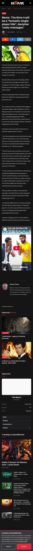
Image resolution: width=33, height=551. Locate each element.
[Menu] (3, 3)
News (4, 13)
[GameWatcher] (17, 3)
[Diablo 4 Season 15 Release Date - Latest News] (7, 474)
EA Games (16, 399)
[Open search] (30, 3)
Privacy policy (23, 541)
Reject (8, 546)
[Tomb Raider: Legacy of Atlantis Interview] (16, 325)
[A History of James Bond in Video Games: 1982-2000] (16, 350)
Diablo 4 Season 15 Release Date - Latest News (21, 474)
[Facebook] (12, 39)
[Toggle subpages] (29, 427)
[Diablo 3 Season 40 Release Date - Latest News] (16, 449)
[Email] (27, 39)
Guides (5, 428)
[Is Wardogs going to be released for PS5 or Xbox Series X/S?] (7, 515)
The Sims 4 (16, 397)
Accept (24, 546)
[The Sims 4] (16, 387)
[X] (20, 39)
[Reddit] (5, 39)
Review (5, 420)
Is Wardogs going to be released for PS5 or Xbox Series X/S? (21, 515)
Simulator (28, 411)
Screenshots (7, 424)
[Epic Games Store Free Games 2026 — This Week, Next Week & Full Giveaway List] (7, 502)
